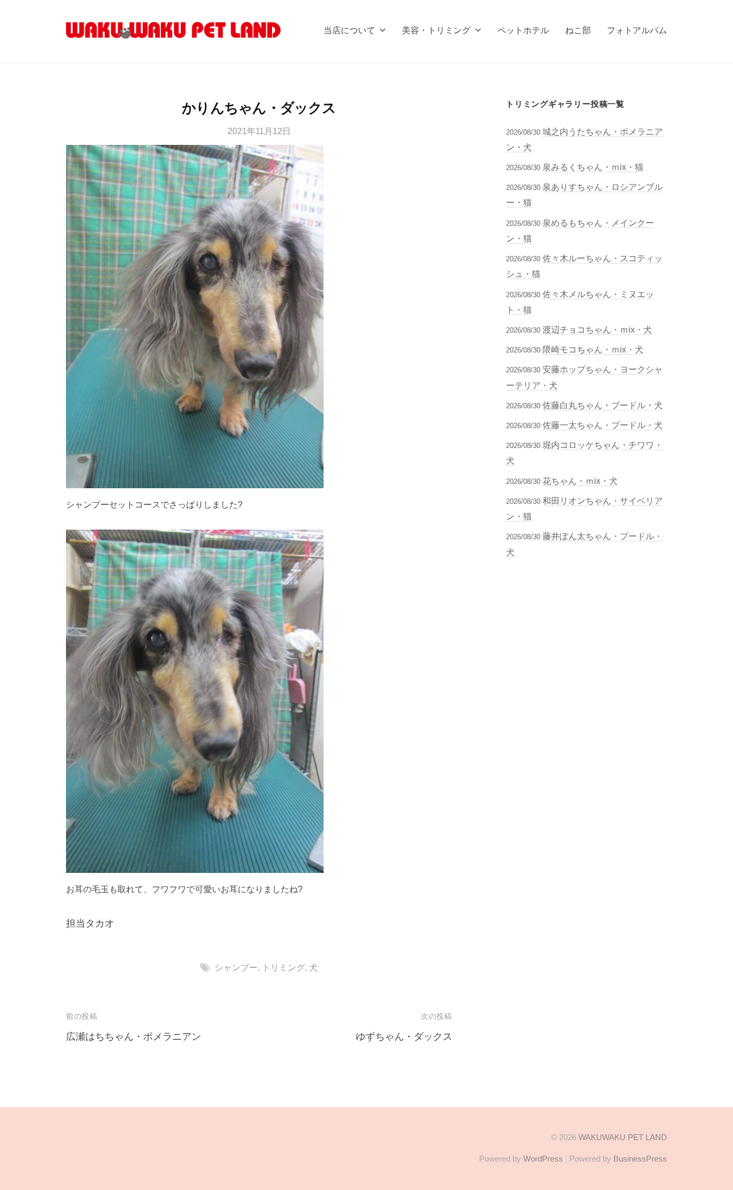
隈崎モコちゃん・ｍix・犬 (593, 349)
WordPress (543, 1158)
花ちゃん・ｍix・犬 (580, 481)
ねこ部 (578, 30)
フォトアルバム (637, 30)
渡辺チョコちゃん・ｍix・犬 (597, 329)
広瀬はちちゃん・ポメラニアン (133, 1036)
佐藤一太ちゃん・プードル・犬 (603, 425)
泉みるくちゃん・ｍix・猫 (593, 167)
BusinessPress (640, 1158)
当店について (349, 30)
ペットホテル (523, 30)
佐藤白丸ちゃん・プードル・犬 (603, 405)
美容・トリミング (436, 30)
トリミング (283, 967)
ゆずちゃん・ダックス (404, 1036)
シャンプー (236, 967)
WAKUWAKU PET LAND (622, 1137)
